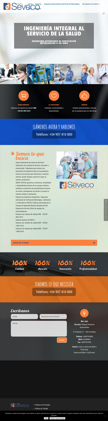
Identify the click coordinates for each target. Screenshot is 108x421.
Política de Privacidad (42, 405)
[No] (105, 416)
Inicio (30, 4)
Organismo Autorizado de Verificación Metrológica (62, 4)
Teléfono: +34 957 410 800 (54, 134)
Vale (46, 418)
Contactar (37, 9)
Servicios (38, 4)
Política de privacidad (57, 418)
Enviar (62, 340)
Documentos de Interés (90, 4)
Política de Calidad (41, 409)
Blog (30, 9)
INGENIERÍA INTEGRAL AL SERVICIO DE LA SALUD (54, 31)
